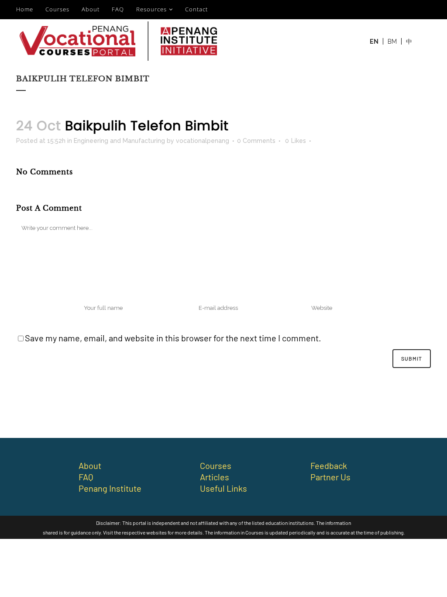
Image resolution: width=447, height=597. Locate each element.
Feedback (328, 465)
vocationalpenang (202, 140)
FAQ (118, 9)
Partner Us (330, 477)
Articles (214, 477)
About (91, 9)
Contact (196, 9)
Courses (57, 9)
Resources (151, 9)
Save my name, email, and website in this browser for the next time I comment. (173, 338)
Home (24, 9)
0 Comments (256, 140)
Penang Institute (110, 488)
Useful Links (223, 488)
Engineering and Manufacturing (119, 140)
